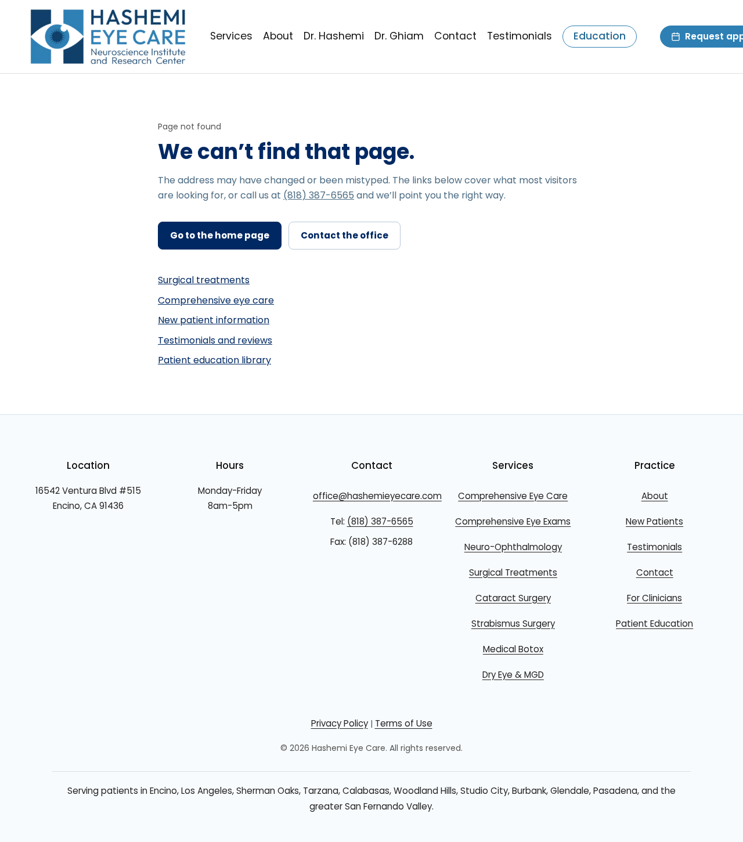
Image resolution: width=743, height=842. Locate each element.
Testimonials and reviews (215, 340)
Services (231, 36)
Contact (455, 36)
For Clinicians (654, 598)
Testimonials (519, 36)
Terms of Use (403, 723)
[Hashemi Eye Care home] (108, 37)
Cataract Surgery (513, 598)
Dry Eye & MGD (513, 674)
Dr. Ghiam (399, 36)
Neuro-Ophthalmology (513, 547)
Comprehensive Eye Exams (513, 521)
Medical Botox (513, 649)
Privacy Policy (339, 723)
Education (600, 36)
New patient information (213, 320)
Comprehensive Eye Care (513, 496)
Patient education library (214, 360)
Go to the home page (219, 235)
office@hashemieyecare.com (377, 496)
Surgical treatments (204, 280)
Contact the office (344, 235)
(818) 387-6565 (318, 195)
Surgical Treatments (513, 572)
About (278, 36)
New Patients (654, 521)
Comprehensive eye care (216, 300)
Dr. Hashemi (334, 36)
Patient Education (654, 623)
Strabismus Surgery (513, 623)
